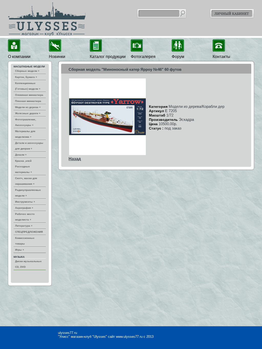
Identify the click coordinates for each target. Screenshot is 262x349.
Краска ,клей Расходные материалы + (23, 166)
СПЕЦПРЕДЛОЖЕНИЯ (29, 231)
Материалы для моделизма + (25, 134)
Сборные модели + (27, 70)
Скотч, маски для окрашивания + (26, 181)
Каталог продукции (108, 56)
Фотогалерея (143, 56)
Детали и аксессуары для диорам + (29, 146)
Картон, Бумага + (26, 77)
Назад (75, 159)
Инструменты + (25, 201)
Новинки (57, 56)
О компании (19, 56)
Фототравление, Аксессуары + (25, 122)
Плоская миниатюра (28, 101)
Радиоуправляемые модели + (28, 193)
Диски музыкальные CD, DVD (28, 264)
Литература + (23, 225)
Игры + (19, 249)
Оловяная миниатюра (29, 95)
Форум (178, 56)
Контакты (221, 56)
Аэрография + (24, 207)
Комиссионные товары (25, 241)
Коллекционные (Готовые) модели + (27, 86)
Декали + (21, 154)
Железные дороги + (27, 113)
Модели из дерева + (28, 107)
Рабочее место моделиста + (25, 217)
